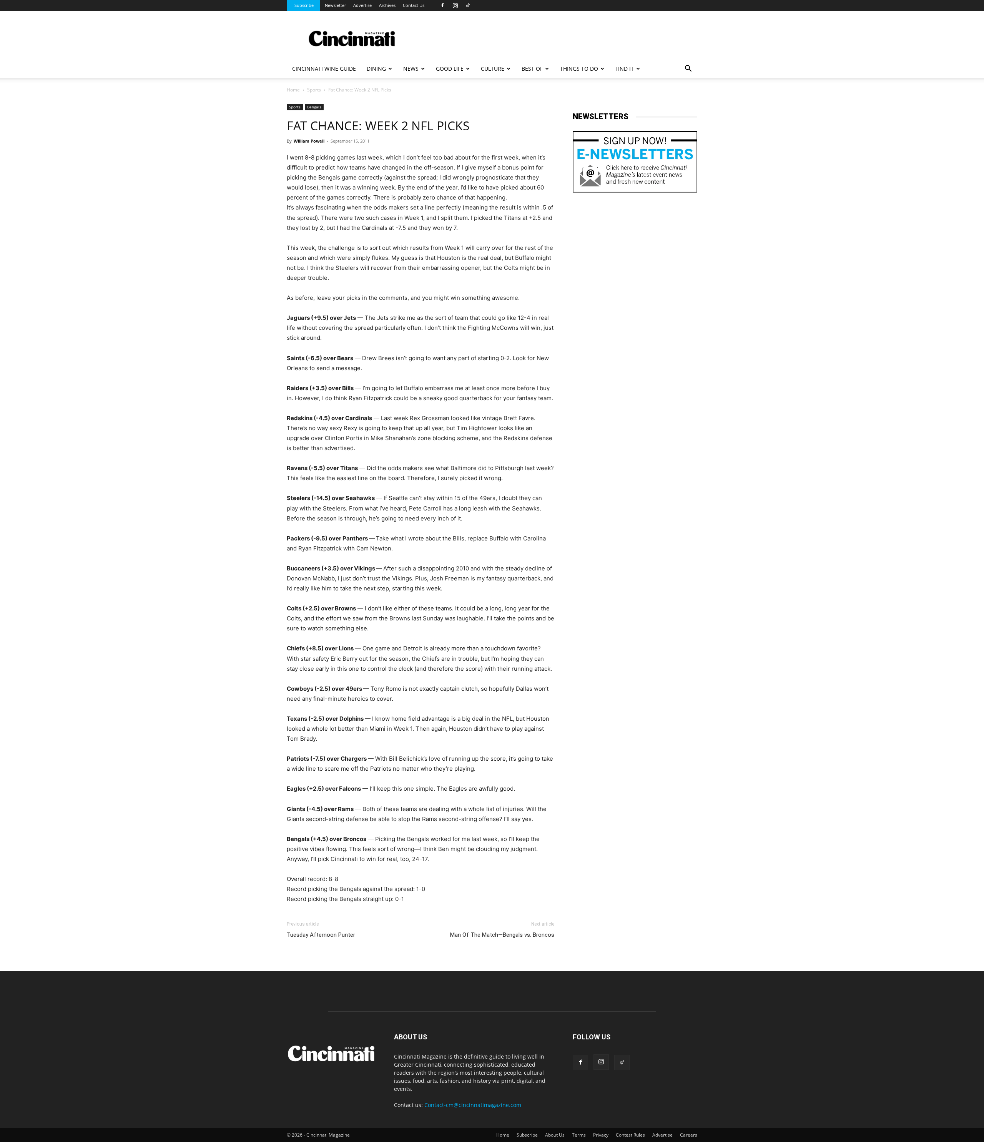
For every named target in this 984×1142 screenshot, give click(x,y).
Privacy (600, 1135)
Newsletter (335, 5)
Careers (688, 1135)
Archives (387, 5)
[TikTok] (468, 5)
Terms (579, 1135)
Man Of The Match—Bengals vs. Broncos (502, 934)
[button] (688, 69)
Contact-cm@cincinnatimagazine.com (472, 1105)
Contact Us (413, 5)
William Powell (309, 141)
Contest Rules (630, 1135)
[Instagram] (455, 5)
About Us (555, 1135)
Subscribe (304, 5)
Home (293, 89)
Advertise (362, 5)
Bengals (314, 107)
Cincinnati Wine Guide (324, 68)
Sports (314, 89)
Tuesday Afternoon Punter (321, 934)
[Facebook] (442, 5)
